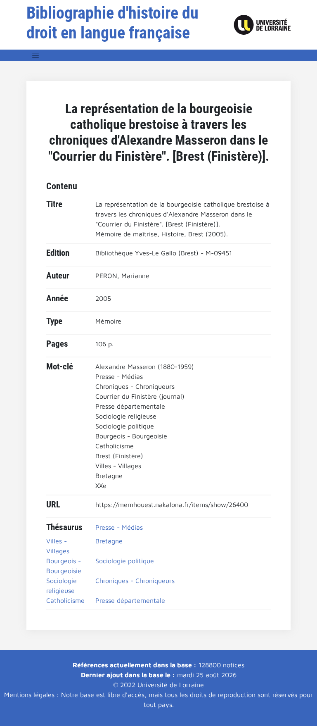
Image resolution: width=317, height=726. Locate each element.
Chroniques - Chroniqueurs (135, 580)
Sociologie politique (124, 560)
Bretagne (109, 541)
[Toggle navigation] (35, 55)
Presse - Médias (119, 527)
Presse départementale (130, 600)
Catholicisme (65, 600)
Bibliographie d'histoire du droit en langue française (112, 23)
